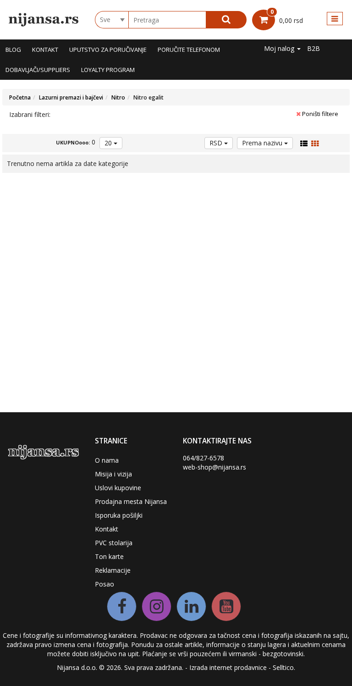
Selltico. (284, 667)
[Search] (226, 19)
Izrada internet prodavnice (228, 667)
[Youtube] (226, 606)
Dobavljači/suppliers (38, 70)
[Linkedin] (191, 606)
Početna (20, 97)
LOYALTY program (108, 70)
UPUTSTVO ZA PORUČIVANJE (108, 49)
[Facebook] (122, 606)
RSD (216, 142)
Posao (104, 584)
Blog (13, 49)
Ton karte (109, 556)
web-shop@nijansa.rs (214, 467)
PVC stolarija (113, 542)
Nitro (118, 97)
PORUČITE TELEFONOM (189, 49)
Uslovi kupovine (118, 487)
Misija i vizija (113, 474)
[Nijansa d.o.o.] (44, 19)
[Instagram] (156, 606)
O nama (107, 460)
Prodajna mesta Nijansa (131, 501)
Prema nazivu (263, 142)
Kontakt (45, 49)
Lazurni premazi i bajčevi (71, 97)
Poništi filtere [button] (319, 114)
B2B (313, 48)
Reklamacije (113, 570)
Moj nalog (280, 48)
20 (109, 142)
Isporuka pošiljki (119, 515)
